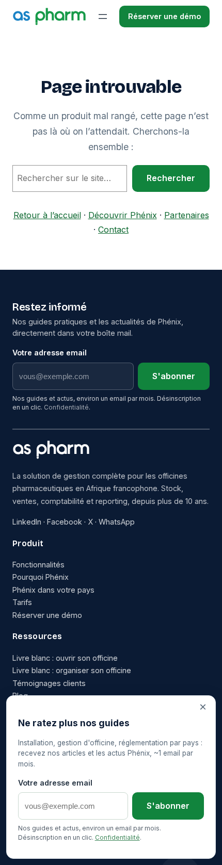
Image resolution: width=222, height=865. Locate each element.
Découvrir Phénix (122, 215)
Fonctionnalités (38, 564)
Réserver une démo (164, 16)
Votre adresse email (49, 352)
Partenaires (186, 215)
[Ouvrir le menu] (103, 16)
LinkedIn (26, 521)
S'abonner (173, 376)
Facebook (64, 521)
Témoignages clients (49, 683)
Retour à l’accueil (47, 215)
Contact (113, 229)
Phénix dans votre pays (53, 589)
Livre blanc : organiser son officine (71, 670)
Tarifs (22, 602)
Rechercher (171, 178)
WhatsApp (117, 521)
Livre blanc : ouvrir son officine (65, 658)
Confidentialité (66, 407)
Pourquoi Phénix (40, 577)
